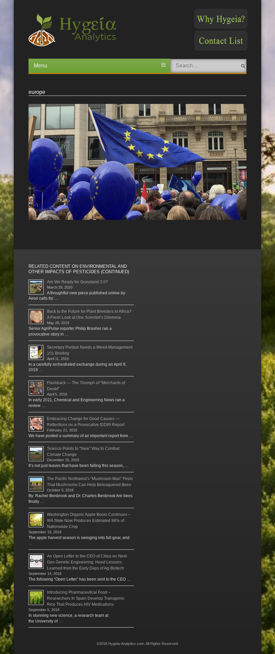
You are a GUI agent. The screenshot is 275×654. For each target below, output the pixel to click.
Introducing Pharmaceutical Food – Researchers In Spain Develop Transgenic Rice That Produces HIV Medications (85, 598)
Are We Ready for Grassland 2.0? (77, 282)
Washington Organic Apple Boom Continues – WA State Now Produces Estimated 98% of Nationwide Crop (88, 520)
